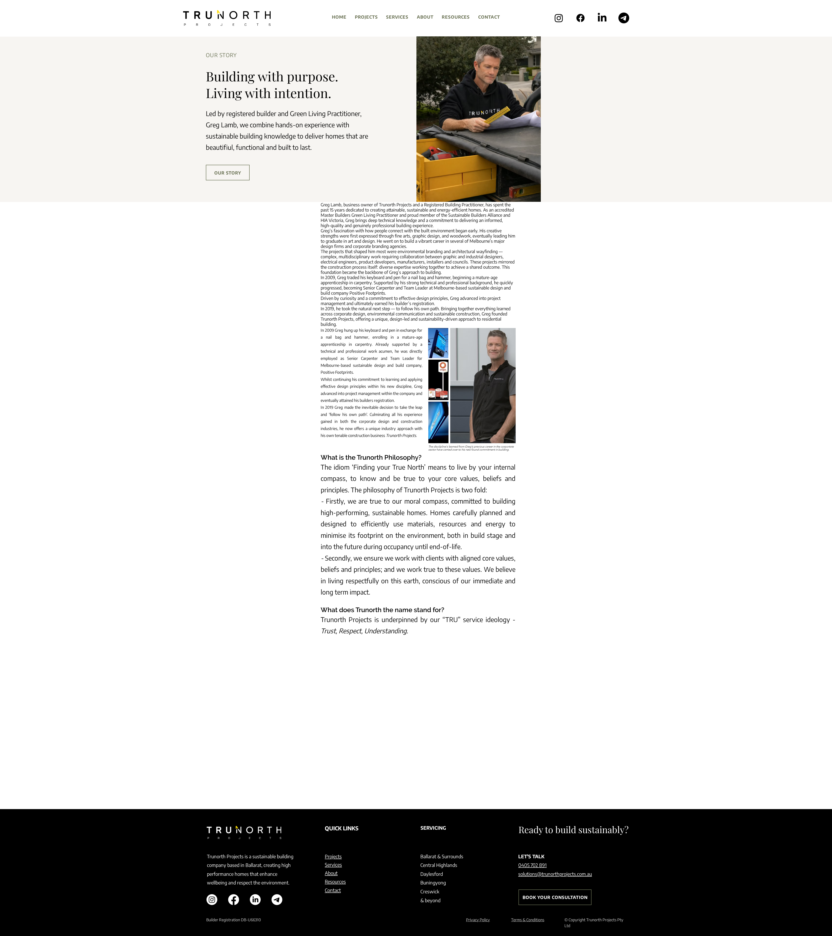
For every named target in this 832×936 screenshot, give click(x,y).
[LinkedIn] (602, 18)
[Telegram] (623, 18)
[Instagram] (558, 18)
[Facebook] (580, 18)
